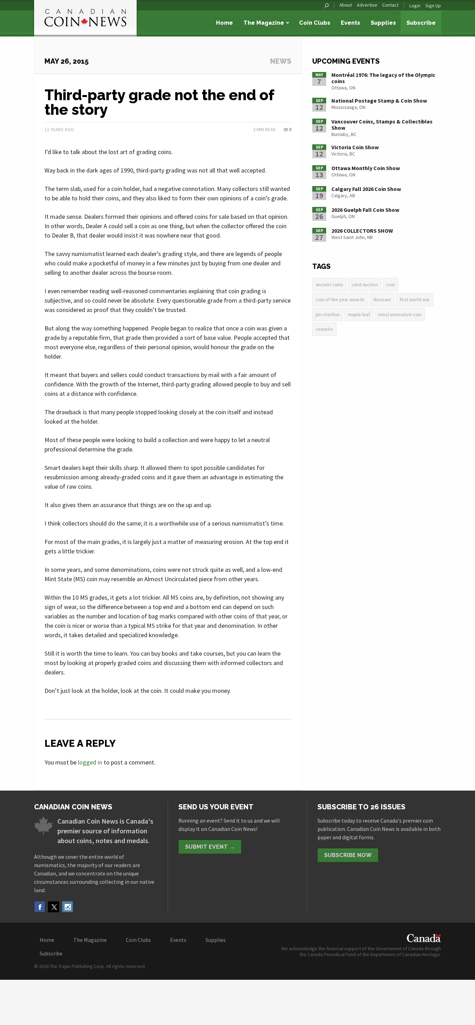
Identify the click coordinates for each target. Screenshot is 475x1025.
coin (390, 284)
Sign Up (433, 5)
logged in (90, 762)
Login (414, 5)
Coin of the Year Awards (340, 299)
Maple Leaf (359, 314)
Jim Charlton (328, 314)
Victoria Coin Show (355, 147)
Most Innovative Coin (399, 314)
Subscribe (421, 22)
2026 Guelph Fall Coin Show (365, 209)
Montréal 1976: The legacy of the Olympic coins (383, 78)
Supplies (383, 22)
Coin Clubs (314, 22)
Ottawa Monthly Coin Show (365, 168)
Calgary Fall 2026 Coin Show (366, 188)
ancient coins (329, 284)
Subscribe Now (348, 855)
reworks (324, 329)
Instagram (67, 906)
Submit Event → (210, 846)
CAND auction (365, 284)
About (345, 5)
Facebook (39, 906)
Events (350, 22)
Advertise (367, 5)
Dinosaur (382, 299)
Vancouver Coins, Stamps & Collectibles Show (382, 124)
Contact (390, 5)
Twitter (53, 906)
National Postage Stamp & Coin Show (379, 100)
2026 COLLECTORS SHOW (362, 230)
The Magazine (263, 22)
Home (224, 22)
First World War (415, 299)
